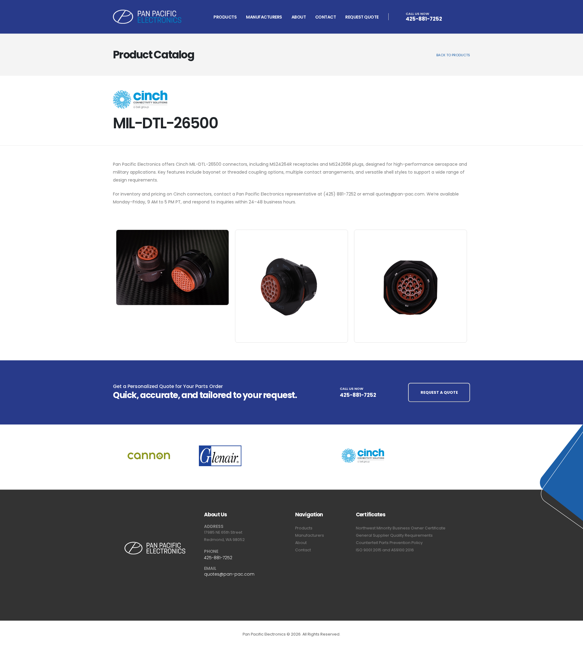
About (299, 17)
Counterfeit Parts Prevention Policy (389, 542)
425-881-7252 (424, 19)
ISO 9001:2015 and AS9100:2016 (385, 550)
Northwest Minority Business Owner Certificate (400, 528)
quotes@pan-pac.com (229, 574)
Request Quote (362, 17)
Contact (325, 17)
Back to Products (453, 55)
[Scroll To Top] (572, 641)
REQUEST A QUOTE (439, 392)
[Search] (457, 18)
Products (225, 17)
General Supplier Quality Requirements (394, 535)
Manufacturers (264, 17)
